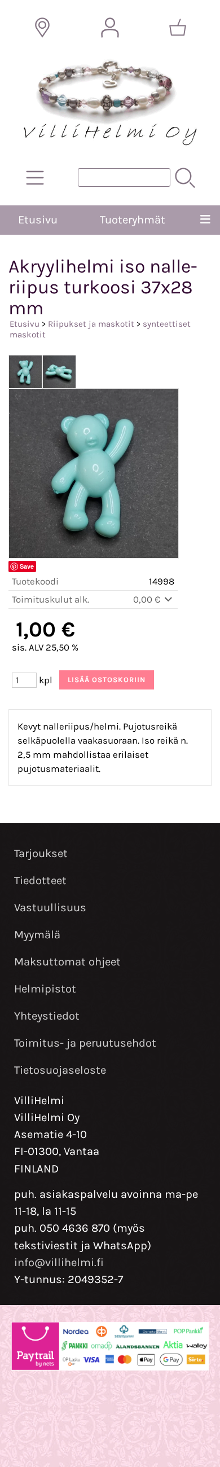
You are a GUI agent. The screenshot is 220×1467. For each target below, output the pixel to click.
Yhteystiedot (47, 1015)
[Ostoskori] (178, 27)
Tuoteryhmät (132, 219)
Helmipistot (45, 988)
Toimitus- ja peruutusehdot (85, 1042)
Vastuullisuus (50, 907)
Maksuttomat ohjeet (67, 961)
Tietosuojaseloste (60, 1070)
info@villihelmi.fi (59, 1262)
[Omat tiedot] (110, 27)
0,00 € (147, 599)
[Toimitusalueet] (42, 27)
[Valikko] (205, 220)
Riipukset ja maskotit (91, 324)
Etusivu (38, 219)
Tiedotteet (40, 880)
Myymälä (37, 934)
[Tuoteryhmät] (35, 177)
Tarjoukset (41, 853)
